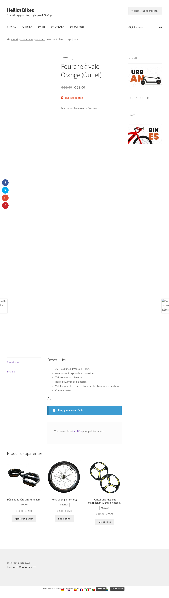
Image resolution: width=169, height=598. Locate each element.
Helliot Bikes (20, 10)
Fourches (40, 39)
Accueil (14, 39)
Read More (117, 588)
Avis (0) (11, 372)
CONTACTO (57, 27)
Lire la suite (64, 518)
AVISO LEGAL (77, 27)
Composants (26, 39)
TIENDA (11, 27)
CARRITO (27, 27)
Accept (101, 588)
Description (13, 362)
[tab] (24, 362)
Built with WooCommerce (21, 567)
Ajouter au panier (24, 518)
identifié (77, 431)
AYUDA (41, 27)
